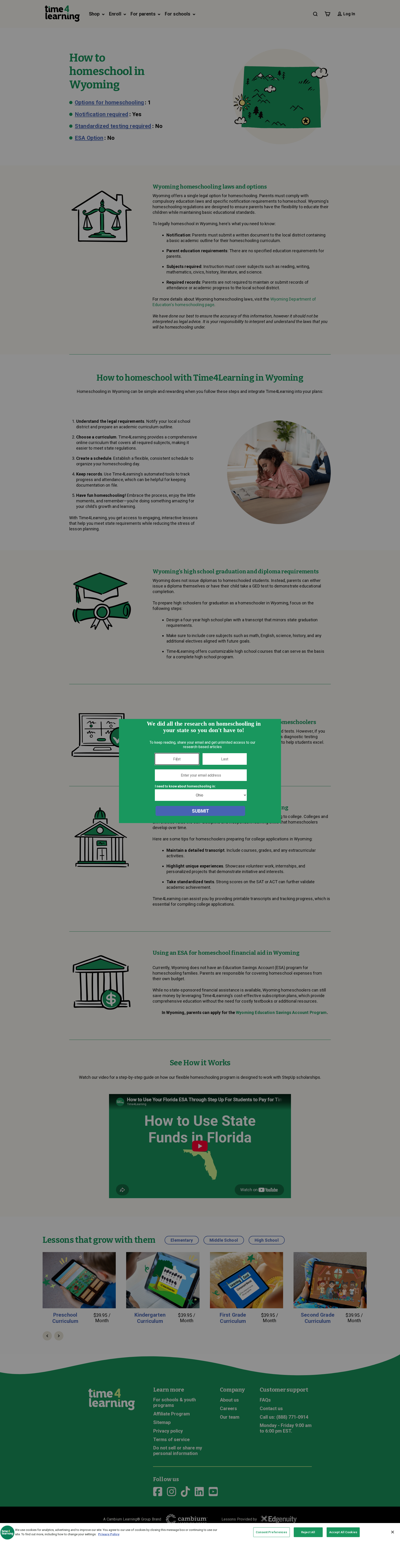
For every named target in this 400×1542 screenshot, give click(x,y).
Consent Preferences (271, 1532)
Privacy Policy (108, 1534)
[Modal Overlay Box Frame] (200, 771)
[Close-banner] (393, 1532)
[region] (200, 1532)
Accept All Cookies (343, 1532)
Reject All (308, 1532)
